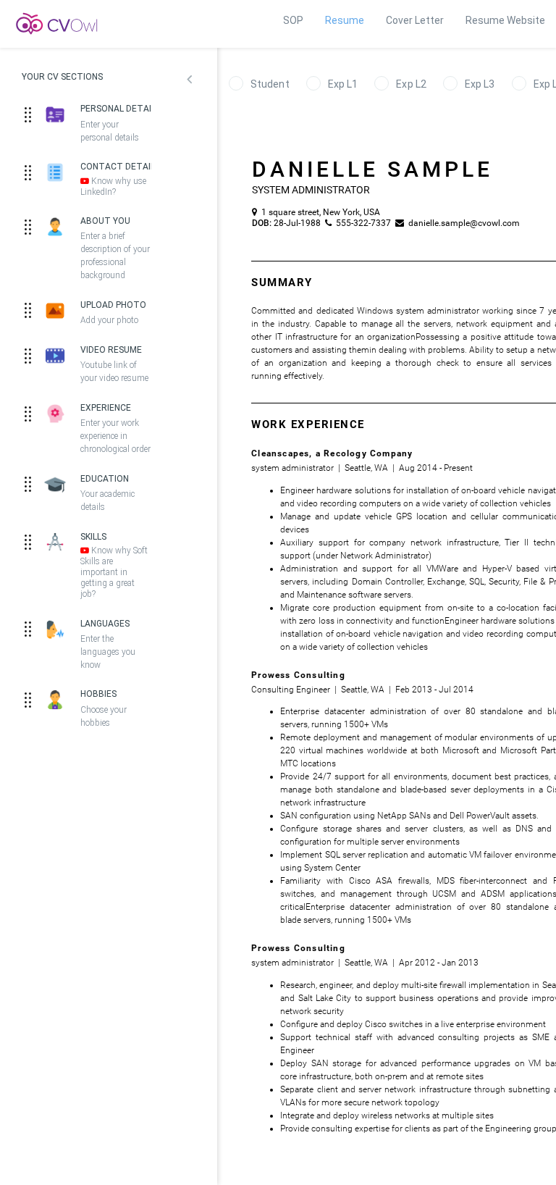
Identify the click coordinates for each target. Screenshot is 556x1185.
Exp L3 (480, 84)
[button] (189, 81)
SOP (293, 20)
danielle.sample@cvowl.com (459, 223)
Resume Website (505, 20)
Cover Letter (415, 20)
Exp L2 (411, 84)
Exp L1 (343, 84)
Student (270, 84)
